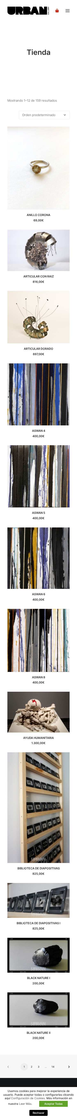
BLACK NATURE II (39, 1032)
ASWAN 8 (38, 677)
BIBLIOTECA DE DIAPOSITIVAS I (38, 923)
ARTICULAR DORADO (38, 348)
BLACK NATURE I (38, 978)
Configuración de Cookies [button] (28, 1098)
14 (53, 1066)
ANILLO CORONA (38, 215)
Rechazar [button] (38, 1112)
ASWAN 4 (38, 430)
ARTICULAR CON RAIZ (38, 276)
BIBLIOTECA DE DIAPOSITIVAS (38, 868)
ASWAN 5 (38, 512)
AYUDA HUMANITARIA (38, 738)
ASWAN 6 (38, 594)
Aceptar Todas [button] (53, 1103)
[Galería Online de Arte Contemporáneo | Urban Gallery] (33, 11)
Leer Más (25, 1103)
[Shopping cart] (55, 11)
